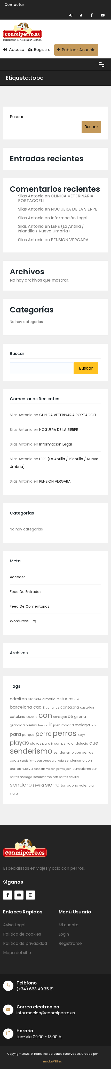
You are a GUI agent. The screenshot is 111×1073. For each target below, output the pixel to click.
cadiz (39, 707)
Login (64, 934)
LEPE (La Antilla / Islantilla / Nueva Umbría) (51, 228)
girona (80, 716)
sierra (52, 784)
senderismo (31, 751)
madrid (67, 725)
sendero (21, 784)
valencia (86, 785)
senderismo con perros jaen (53, 769)
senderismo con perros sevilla (56, 777)
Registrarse (70, 943)
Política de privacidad (25, 943)
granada (17, 725)
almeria (49, 699)
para (15, 734)
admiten (18, 699)
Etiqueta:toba (25, 78)
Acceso (16, 50)
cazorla (31, 717)
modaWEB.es (52, 1061)
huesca (43, 725)
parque (28, 734)
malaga (82, 725)
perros (65, 733)
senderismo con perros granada (42, 761)
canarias (52, 707)
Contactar (14, 4)
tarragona (69, 785)
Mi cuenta (68, 925)
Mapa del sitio (17, 953)
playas (19, 743)
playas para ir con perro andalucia (59, 743)
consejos (60, 717)
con (45, 715)
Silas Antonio (31, 196)
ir (50, 724)
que (93, 743)
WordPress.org (23, 621)
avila (78, 699)
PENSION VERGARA (70, 240)
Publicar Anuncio (79, 50)
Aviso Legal (14, 925)
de (70, 716)
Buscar (17, 117)
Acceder (17, 577)
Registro (42, 50)
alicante (34, 699)
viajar (14, 793)
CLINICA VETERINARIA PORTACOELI (55, 198)
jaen (56, 725)
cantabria (69, 707)
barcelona (21, 707)
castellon (87, 707)
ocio (94, 725)
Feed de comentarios (29, 606)
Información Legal (69, 218)
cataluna (17, 716)
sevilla (38, 785)
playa (81, 735)
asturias (65, 699)
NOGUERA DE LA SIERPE (74, 209)
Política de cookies (22, 934)
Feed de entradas (25, 591)
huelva (31, 725)
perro (43, 734)
